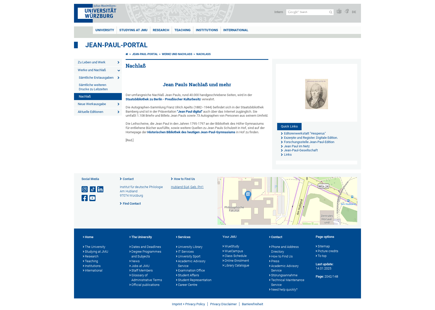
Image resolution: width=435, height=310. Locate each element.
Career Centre (187, 285)
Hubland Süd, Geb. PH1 (187, 187)
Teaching (182, 30)
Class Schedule (236, 256)
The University (95, 247)
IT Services (186, 251)
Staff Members (142, 270)
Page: (320, 276)
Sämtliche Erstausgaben (96, 77)
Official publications (145, 285)
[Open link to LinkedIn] (100, 189)
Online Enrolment (237, 260)
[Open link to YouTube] (92, 198)
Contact (128, 179)
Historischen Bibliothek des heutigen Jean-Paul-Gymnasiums (191, 132)
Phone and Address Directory (285, 249)
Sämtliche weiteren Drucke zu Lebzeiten (93, 87)
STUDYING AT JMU (133, 30)
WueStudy (232, 246)
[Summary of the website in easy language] (339, 11)
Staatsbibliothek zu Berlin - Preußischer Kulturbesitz (163, 99)
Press (275, 261)
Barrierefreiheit (252, 304)
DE (354, 12)
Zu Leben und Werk (91, 62)
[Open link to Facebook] (85, 198)
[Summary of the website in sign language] (347, 11)
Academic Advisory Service (191, 263)
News (135, 261)
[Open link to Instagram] (85, 189)
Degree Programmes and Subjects (146, 254)
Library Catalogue (237, 265)
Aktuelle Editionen (90, 112)
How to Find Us (184, 179)
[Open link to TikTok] (92, 189)
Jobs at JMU (140, 266)
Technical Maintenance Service (287, 282)
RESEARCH (161, 30)
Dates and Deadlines (146, 247)
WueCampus (234, 251)
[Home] (127, 54)
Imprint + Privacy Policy (188, 304)
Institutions (93, 266)
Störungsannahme (284, 275)
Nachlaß (85, 96)
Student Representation (194, 280)
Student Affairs (188, 275)
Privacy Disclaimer (223, 304)
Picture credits (328, 251)
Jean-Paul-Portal (116, 45)
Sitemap (324, 246)
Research (91, 256)
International (235, 30)
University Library (190, 247)
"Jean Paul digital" (189, 111)
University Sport (189, 256)
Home (89, 237)
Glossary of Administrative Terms (146, 277)
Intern (278, 12)
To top (322, 256)
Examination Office (191, 270)
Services (184, 237)
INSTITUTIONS (207, 30)
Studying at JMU (96, 251)
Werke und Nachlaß (92, 70)
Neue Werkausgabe (92, 104)
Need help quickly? (284, 289)
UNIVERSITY (104, 30)
